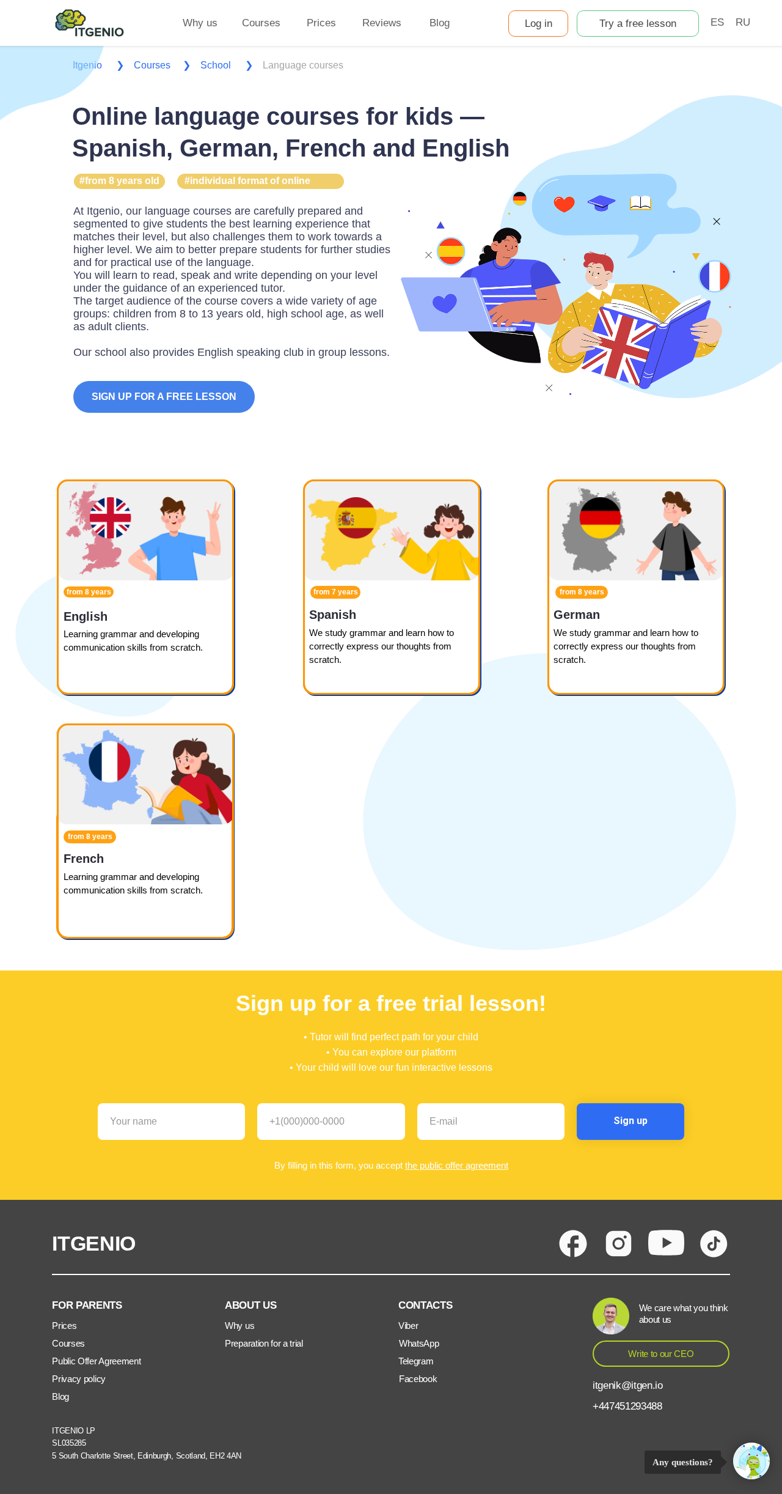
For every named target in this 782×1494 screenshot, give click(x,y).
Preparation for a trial (264, 1343)
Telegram (415, 1361)
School (215, 65)
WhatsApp (419, 1343)
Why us (239, 1325)
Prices (64, 1325)
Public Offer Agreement (96, 1361)
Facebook (418, 1379)
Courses (152, 65)
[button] (638, 23)
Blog (60, 1396)
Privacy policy (79, 1379)
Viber (408, 1325)
